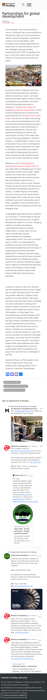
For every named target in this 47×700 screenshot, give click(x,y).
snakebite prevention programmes (19, 110)
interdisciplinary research (14, 390)
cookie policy (24, 685)
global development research (15, 386)
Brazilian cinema (26, 107)
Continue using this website (13, 695)
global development (12, 382)
